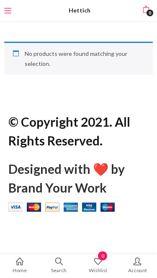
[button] (145, 10)
